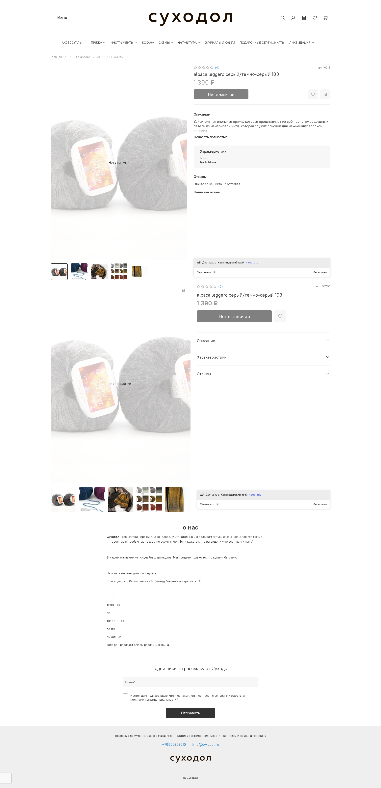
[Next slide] (181, 162)
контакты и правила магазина (244, 736)
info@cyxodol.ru (205, 744)
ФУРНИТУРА (187, 42)
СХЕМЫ (164, 42)
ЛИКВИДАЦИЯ (300, 42)
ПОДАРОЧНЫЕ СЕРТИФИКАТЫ (262, 42)
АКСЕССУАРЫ (72, 42)
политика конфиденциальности (197, 736)
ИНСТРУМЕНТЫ (122, 42)
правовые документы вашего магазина (143, 736)
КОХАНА (148, 42)
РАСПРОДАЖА (79, 57)
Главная (56, 57)
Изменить (251, 262)
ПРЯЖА (96, 42)
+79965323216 (174, 744)
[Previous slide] (57, 162)
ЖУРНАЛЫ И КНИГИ (220, 42)
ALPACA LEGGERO (110, 57)
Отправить (190, 712)
